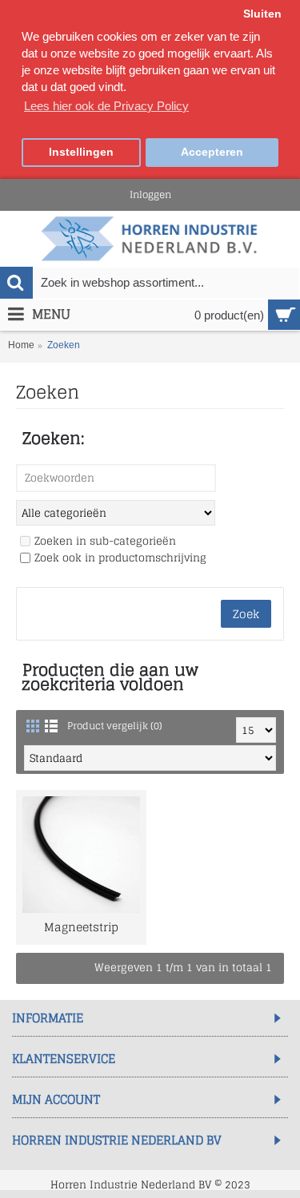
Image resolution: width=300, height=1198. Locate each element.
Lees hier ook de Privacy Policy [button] (106, 106)
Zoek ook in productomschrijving (120, 558)
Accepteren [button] (212, 152)
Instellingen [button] (81, 152)
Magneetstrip (81, 927)
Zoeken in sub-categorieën (105, 542)
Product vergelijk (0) (114, 725)
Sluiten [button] (262, 14)
